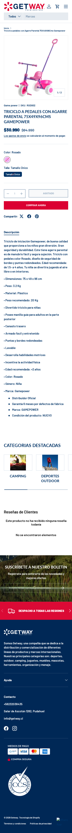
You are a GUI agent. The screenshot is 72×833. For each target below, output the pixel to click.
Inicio (6, 28)
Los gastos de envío (15, 135)
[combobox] (36, 16)
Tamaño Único (13, 174)
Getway (14, 817)
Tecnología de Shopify (29, 817)
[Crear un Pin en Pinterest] (37, 216)
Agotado (48, 193)
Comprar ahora (36, 205)
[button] (57, 6)
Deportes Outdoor (50, 478)
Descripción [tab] (11, 232)
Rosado (7, 159)
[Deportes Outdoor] (50, 462)
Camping (18, 476)
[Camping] (18, 462)
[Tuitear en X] (21, 216)
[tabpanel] (36, 328)
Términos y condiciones (15, 823)
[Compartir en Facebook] (29, 216)
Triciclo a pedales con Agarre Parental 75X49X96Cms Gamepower (34, 31)
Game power (11, 105)
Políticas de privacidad (40, 823)
